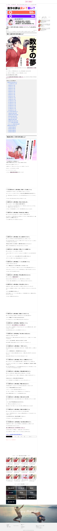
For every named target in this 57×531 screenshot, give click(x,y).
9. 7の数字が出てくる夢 (11, 96)
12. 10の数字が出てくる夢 (12, 100)
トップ (22, 525)
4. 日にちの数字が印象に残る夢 (12, 117)
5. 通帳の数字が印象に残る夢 (12, 119)
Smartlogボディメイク (38, 526)
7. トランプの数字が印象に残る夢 (13, 122)
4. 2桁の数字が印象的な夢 (12, 131)
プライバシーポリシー (16, 525)
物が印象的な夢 (13, 4)
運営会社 (8, 525)
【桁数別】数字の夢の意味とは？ (12, 125)
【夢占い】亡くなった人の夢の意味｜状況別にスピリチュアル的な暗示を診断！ (46, 29)
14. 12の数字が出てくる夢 (12, 103)
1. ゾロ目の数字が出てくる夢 (12, 83)
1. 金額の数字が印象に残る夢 (12, 113)
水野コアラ (7, 30)
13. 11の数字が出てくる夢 (12, 102)
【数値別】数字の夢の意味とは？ (12, 82)
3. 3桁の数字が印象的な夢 (12, 130)
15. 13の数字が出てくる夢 (12, 105)
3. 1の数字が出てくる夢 (11, 86)
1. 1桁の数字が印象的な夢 (12, 127)
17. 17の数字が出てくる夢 (12, 108)
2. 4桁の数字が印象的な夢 (12, 128)
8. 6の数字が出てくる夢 (11, 94)
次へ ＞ (30, 436)
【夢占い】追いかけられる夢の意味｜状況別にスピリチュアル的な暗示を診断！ (46, 21)
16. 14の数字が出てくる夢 (12, 106)
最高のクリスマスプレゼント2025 (40, 525)
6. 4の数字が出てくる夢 (11, 91)
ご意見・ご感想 (8, 526)
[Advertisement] (13, 447)
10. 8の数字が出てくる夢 (11, 97)
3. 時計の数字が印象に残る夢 (12, 116)
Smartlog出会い (23, 526)
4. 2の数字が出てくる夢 (11, 88)
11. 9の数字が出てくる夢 (11, 99)
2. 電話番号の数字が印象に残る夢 (13, 114)
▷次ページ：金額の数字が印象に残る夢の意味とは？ (14, 434)
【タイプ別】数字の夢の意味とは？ (12, 111)
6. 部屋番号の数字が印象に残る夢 (13, 120)
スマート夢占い (8, 4)
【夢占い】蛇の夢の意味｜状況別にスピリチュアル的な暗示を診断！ (46, 25)
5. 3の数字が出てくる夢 (11, 89)
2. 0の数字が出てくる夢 (11, 85)
